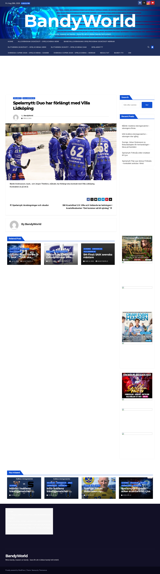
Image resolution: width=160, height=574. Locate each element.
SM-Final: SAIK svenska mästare (97, 256)
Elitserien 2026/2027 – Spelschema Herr (27, 47)
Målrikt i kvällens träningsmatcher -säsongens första (20, 491)
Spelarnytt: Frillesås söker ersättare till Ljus (135, 490)
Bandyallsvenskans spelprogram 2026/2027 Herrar (89, 41)
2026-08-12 (127, 495)
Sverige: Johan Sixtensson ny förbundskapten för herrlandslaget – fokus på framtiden (136, 144)
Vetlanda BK (137, 485)
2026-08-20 (15, 495)
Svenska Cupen (126, 485)
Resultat (104, 53)
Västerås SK (63, 485)
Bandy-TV (118, 53)
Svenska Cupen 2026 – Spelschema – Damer (28, 53)
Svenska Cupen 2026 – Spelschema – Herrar (74, 53)
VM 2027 (97, 485)
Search (125, 97)
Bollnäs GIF (51, 482)
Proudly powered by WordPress (15, 570)
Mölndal (143, 482)
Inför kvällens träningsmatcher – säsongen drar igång (60, 491)
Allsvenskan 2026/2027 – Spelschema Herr (38, 41)
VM (92, 485)
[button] (148, 47)
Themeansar (43, 570)
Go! (147, 105)
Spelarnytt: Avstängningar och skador (30, 205)
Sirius (70, 482)
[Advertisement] (80, 72)
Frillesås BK (134, 482)
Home (10, 41)
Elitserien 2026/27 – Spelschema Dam (69, 47)
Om (129, 53)
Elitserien (50, 251)
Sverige (86, 485)
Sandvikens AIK (14, 248)
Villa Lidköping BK (29, 98)
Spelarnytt (97, 47)
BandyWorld (80, 20)
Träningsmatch (52, 485)
